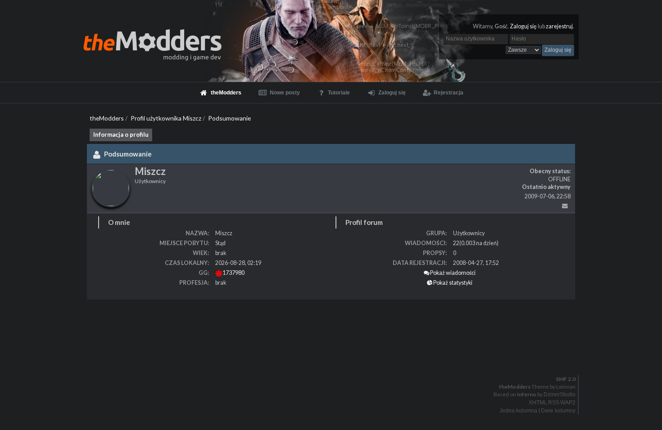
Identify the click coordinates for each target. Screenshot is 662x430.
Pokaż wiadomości (452, 272)
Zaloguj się (523, 26)
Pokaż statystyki (452, 282)
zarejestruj (559, 26)
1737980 (233, 272)
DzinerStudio (560, 394)
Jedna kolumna (518, 411)
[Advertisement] (270, 326)
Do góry (334, 360)
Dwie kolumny (558, 411)
